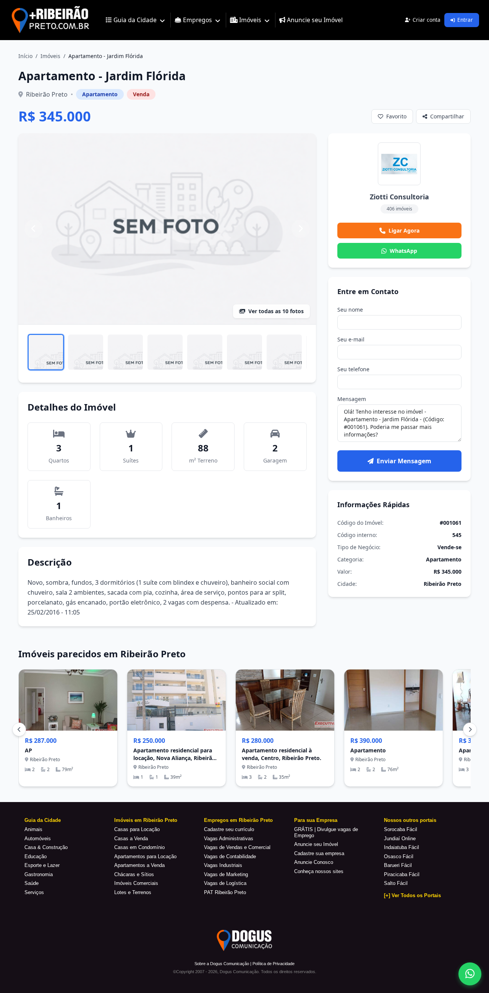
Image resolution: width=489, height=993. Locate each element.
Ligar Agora (404, 230)
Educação (35, 856)
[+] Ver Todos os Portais (412, 895)
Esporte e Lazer (42, 865)
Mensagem (351, 399)
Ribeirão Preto (47, 94)
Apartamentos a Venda (139, 865)
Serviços (34, 892)
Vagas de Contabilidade (230, 856)
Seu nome (350, 309)
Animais (33, 829)
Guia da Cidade (42, 820)
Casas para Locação (137, 829)
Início (25, 56)
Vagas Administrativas (228, 838)
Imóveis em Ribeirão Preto (145, 820)
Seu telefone (353, 369)
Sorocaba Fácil (400, 829)
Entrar (465, 19)
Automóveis (37, 838)
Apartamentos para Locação (145, 856)
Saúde (31, 883)
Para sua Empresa (315, 820)
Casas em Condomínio (139, 847)
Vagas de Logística (225, 883)
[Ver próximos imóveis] (470, 729)
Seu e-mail (350, 339)
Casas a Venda (131, 838)
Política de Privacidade (274, 963)
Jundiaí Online (400, 838)
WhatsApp (403, 250)
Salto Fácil (396, 883)
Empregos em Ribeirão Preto (238, 820)
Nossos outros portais (410, 820)
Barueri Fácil (398, 865)
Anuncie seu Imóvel (316, 844)
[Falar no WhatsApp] (469, 973)
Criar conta (426, 19)
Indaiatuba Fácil (401, 847)
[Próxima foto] (300, 229)
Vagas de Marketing (226, 874)
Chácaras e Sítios (134, 874)
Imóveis (50, 56)
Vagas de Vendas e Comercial (237, 847)
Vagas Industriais (223, 865)
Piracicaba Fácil (401, 874)
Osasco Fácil (398, 856)
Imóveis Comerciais (136, 883)
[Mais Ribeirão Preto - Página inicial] (50, 20)
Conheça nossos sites (318, 871)
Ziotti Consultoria (399, 196)
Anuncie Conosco (313, 862)
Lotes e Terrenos (132, 892)
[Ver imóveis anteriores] (19, 729)
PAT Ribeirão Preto (225, 892)
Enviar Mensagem (404, 461)
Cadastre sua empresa (319, 853)
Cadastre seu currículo (229, 829)
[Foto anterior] (33, 229)
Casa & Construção (46, 847)
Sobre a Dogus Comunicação (221, 963)
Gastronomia (38, 874)
